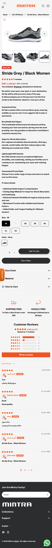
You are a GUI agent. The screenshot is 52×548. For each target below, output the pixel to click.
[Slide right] (44, 34)
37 (17, 224)
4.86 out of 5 (32, 329)
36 (6, 223)
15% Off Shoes (17, 15)
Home (5, 15)
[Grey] (4, 242)
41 (6, 231)
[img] (7, 370)
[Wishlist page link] (4, 3)
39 (35, 223)
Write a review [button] (26, 355)
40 (45, 223)
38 (25, 223)
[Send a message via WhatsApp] (47, 543)
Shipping (17, 87)
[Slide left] (8, 34)
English (5, 526)
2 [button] (25, 470)
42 (16, 231)
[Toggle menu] (2, 7)
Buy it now (26, 260)
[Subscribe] (47, 494)
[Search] (43, 5)
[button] (7, 79)
